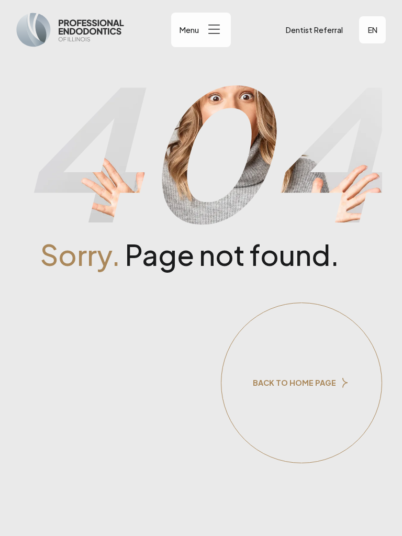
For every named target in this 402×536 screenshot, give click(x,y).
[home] (70, 30)
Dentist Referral (314, 30)
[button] (201, 30)
